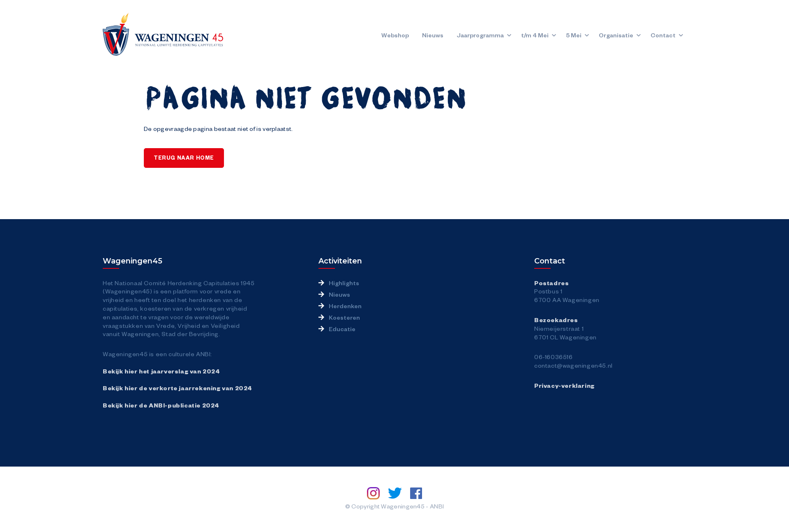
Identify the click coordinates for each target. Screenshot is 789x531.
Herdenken (345, 305)
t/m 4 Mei (535, 35)
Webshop (395, 35)
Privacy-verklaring (564, 385)
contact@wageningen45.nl (573, 365)
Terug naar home (184, 157)
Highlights (344, 282)
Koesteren (344, 317)
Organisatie (616, 35)
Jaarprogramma (480, 35)
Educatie (342, 328)
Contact (663, 35)
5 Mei (573, 35)
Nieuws (432, 35)
